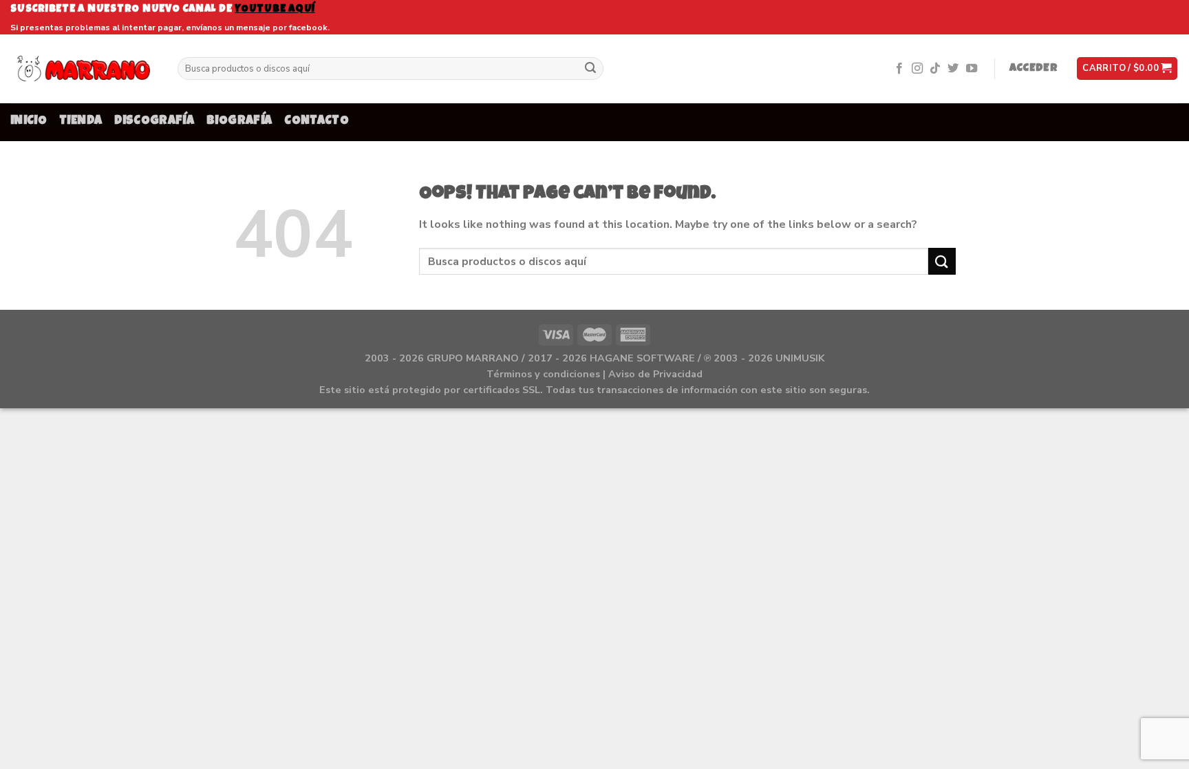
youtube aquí (275, 9)
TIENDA (80, 121)
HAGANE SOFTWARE (642, 358)
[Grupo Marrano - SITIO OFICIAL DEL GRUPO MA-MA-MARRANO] (83, 68)
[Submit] (591, 69)
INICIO (28, 121)
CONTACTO (316, 121)
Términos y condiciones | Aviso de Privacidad (594, 374)
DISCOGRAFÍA (154, 121)
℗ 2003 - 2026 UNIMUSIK (764, 358)
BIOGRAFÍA (239, 121)
